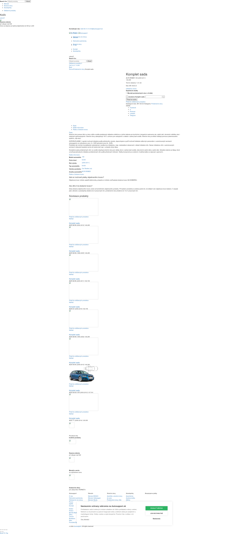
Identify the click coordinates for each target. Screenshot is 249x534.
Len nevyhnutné (156, 513)
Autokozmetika (130, 498)
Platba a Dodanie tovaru (76, 174)
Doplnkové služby (132, 91)
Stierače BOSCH (93, 496)
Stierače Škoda (92, 500)
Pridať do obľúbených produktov (136, 102)
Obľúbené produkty (10, 10)
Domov (71, 69)
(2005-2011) (86, 163)
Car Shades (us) (87, 168)
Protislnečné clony (79, 69)
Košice (71, 509)
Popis (70, 132)
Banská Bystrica (74, 513)
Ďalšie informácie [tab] (78, 128)
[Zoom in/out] (6, 529)
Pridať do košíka (132, 99)
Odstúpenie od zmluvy (80, 37)
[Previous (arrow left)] (1, 531)
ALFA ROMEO (86, 171)
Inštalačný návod (131, 89)
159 (83, 157)
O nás (71, 496)
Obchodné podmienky (76, 498)
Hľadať (28, 1)
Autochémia (129, 496)
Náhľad (71, 219)
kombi (84, 160)
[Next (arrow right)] (3, 531)
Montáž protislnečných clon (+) (140, 93)
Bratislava (72, 518)
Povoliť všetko (156, 508)
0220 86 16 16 (85, 29)
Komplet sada (74, 223)
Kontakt (71, 506)
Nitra (70, 520)
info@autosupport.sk (96, 29)
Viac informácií (85, 519)
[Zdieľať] (3, 529)
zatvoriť (2, 18)
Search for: (3, 1)
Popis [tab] (74, 126)
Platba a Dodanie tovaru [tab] (80, 129)
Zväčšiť (71, 124)
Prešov (71, 511)
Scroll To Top (4, 533)
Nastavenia (156, 518)
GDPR (71, 504)
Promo (71, 502)
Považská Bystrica (74, 522)
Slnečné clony (8, 6)
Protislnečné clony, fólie (114, 500)
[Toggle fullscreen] (4, 529)
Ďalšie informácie (74, 155)
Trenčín (71, 516)
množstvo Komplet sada (136, 97)
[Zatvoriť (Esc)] (1, 529)
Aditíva (128, 500)
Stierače (6, 4)
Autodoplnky (7, 8)
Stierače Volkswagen (94, 498)
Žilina (70, 515)
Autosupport (77, 526)
